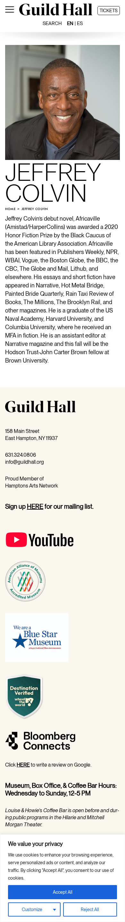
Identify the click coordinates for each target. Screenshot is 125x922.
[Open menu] (9, 10)
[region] (62, 878)
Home (10, 209)
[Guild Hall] (55, 14)
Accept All (62, 892)
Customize (32, 909)
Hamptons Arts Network (31, 486)
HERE (35, 506)
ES (80, 23)
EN (70, 23)
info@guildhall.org (24, 462)
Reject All (90, 909)
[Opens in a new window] (39, 557)
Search (52, 23)
